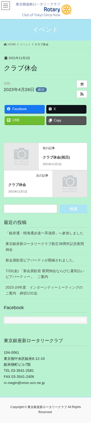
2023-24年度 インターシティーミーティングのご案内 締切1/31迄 (44, 290)
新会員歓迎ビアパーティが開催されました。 (41, 260)
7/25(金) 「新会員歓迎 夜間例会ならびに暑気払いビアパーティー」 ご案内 (45, 274)
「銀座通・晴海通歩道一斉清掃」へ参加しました (44, 233)
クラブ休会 (17, 185)
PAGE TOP (83, 405)
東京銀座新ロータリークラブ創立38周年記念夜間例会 (45, 247)
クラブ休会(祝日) (56, 157)
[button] (82, 94)
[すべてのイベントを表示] (82, 84)
